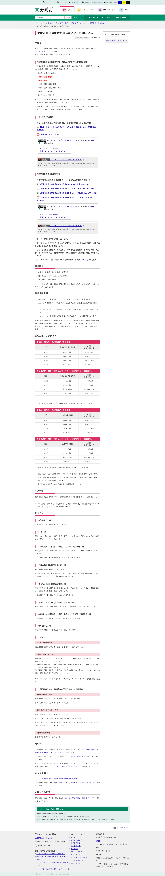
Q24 (57, 778)
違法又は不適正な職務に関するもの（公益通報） (52, 858)
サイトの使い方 (76, 837)
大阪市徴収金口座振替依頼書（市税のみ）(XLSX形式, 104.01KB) (64, 184)
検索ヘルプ (77, 17)
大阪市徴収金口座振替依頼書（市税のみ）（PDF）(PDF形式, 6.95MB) (66, 188)
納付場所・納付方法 (79, 23)
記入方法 (41, 51)
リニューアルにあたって (80, 857)
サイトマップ (76, 846)
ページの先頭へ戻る (123, 827)
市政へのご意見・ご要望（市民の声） (50, 854)
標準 (100, 2)
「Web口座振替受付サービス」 (67, 766)
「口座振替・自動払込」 (76, 756)
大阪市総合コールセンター (44, 838)
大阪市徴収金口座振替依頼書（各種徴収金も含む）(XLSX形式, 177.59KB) (68, 193)
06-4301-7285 (44, 845)
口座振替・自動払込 (97, 23)
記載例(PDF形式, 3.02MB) (49, 134)
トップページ (40, 23)
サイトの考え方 (76, 840)
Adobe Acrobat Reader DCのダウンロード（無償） (66, 160)
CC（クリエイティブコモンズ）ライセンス (62, 140)
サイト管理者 (76, 843)
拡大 (96, 2)
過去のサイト (76, 854)
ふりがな (63, 2)
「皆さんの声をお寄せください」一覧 (55, 869)
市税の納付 (64, 23)
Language (51, 2)
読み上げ (75, 2)
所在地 (98, 841)
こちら (84, 260)
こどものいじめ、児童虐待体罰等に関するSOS (52, 864)
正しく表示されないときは (81, 860)
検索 (69, 17)
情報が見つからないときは (115, 40)
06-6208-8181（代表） (103, 851)
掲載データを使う (77, 852)
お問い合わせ (76, 863)
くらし (50, 23)
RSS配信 (74, 849)
